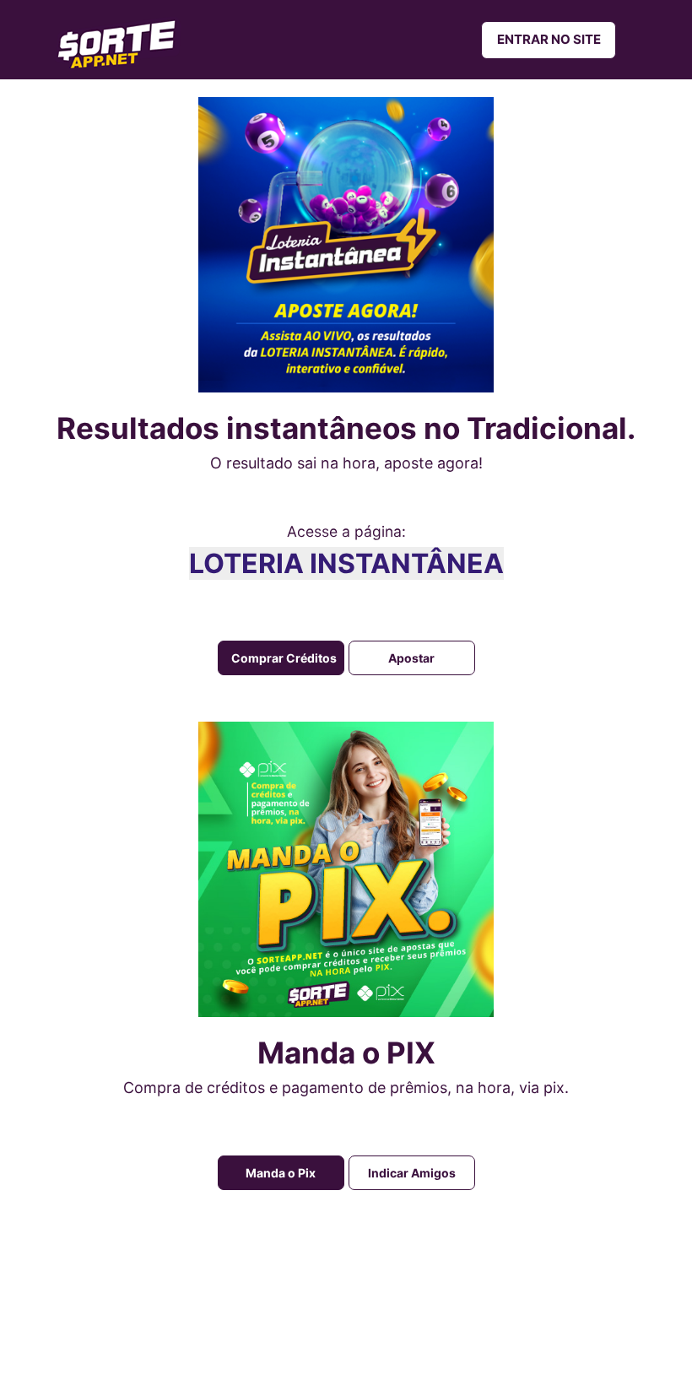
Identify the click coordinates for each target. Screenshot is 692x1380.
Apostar (411, 658)
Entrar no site (549, 39)
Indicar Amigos (412, 1173)
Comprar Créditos (284, 658)
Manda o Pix (281, 1173)
